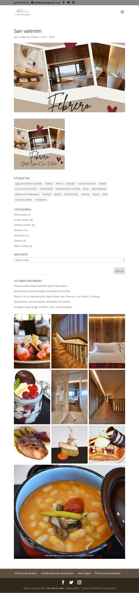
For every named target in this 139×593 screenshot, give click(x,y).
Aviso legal (84, 573)
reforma (85, 194)
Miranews (19, 235)
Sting (105, 194)
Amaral (59, 183)
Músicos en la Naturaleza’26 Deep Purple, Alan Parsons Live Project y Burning (57, 296)
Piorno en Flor (71, 194)
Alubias (48, 183)
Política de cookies (26, 573)
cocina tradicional (86, 183)
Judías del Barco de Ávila (68, 188)
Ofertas (18, 240)
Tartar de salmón (23, 199)
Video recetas (21, 246)
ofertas (57, 194)
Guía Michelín (46, 188)
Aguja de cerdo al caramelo (28, 183)
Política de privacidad (107, 573)
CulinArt (102, 183)
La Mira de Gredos (28, 37)
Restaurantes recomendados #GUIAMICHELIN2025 (42, 301)
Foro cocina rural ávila (26, 188)
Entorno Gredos (22, 224)
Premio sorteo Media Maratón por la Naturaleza (40, 285)
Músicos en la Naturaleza (27, 194)
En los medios (21, 219)
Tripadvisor (40, 199)
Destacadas (20, 214)
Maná (85, 188)
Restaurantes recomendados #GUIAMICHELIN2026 (42, 291)
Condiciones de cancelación (57, 573)
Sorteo (96, 194)
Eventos (18, 230)
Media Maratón (99, 188)
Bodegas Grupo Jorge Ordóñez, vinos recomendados (43, 307)
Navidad (47, 194)
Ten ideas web (55, 588)
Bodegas (70, 183)
